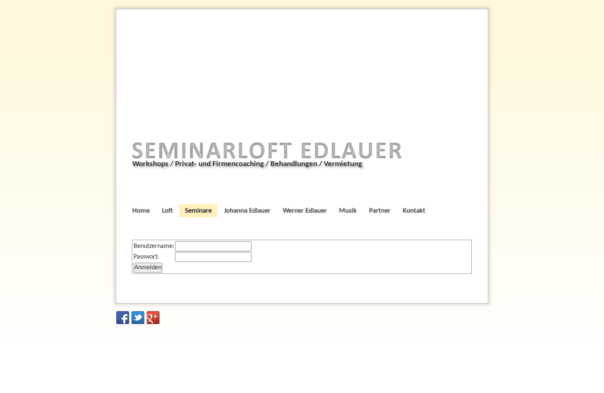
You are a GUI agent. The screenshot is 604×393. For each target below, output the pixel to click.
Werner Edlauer (305, 210)
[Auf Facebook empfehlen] (122, 317)
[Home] (269, 162)
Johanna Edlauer (247, 210)
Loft (167, 210)
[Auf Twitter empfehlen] (138, 317)
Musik (348, 210)
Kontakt (414, 210)
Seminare (198, 210)
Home (141, 210)
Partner (379, 210)
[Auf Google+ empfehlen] (153, 317)
